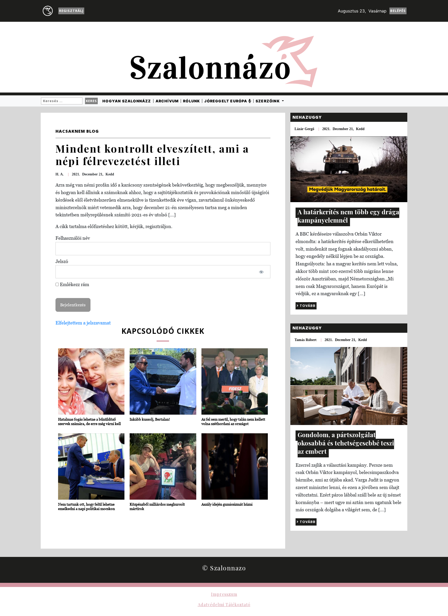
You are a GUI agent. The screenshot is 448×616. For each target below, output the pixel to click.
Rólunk (191, 101)
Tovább (307, 305)
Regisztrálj (71, 10)
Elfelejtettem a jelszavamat (83, 322)
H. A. (59, 174)
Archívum (167, 101)
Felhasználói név (72, 238)
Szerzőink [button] (268, 101)
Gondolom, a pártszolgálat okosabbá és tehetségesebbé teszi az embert (346, 442)
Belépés (398, 10)
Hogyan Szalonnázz (126, 101)
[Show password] (261, 271)
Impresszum (224, 594)
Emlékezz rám (74, 284)
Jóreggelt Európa (226, 101)
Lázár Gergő (304, 129)
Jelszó (61, 261)
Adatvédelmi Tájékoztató (224, 604)
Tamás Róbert (306, 340)
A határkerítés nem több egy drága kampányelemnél (348, 216)
